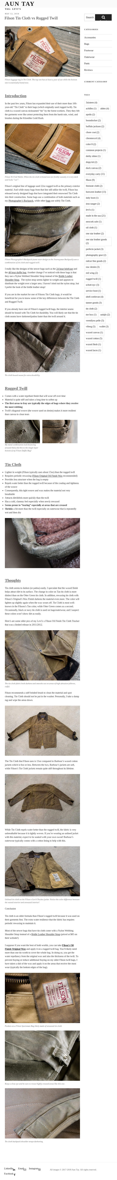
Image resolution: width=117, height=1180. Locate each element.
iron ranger (93, 203)
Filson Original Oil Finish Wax (47, 476)
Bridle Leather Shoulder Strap (45, 934)
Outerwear (89, 57)
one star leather (95, 233)
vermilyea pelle (95, 320)
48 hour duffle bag (17, 272)
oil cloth (91, 227)
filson (90, 180)
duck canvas (93, 168)
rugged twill (93, 279)
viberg (90, 326)
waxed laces (93, 350)
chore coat (92, 132)
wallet (103, 326)
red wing (92, 273)
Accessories (90, 37)
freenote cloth (94, 186)
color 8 (91, 144)
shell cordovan (94, 296)
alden (104, 108)
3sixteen (91, 102)
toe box (91, 314)
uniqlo (105, 314)
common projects (96, 150)
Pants (86, 63)
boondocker (93, 120)
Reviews (88, 70)
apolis (90, 114)
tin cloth (91, 308)
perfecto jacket (94, 249)
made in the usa (95, 215)
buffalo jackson (95, 126)
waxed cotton (94, 338)
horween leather (96, 192)
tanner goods (94, 302)
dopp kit (91, 162)
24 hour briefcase (64, 268)
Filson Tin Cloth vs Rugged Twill (31, 18)
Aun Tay (20, 3)
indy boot (92, 197)
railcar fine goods (96, 261)
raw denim (92, 267)
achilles (91, 108)
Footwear (88, 50)
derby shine (93, 156)
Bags (86, 44)
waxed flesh (93, 344)
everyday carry (95, 174)
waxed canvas (94, 332)
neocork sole (93, 221)
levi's (90, 209)
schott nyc (92, 285)
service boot (93, 290)
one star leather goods (96, 241)
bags (48, 200)
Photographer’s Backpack (21, 200)
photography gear (96, 255)
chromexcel (93, 138)
